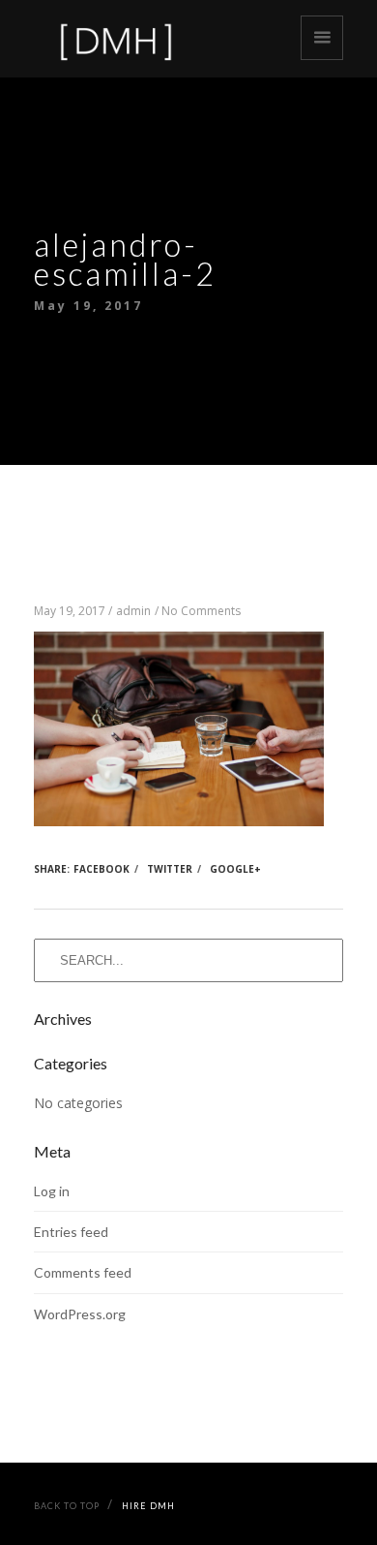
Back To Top (67, 1505)
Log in (52, 1191)
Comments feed (82, 1272)
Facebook (101, 869)
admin (133, 611)
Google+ (235, 869)
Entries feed (71, 1231)
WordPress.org (80, 1314)
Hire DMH (148, 1505)
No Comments (201, 611)
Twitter (169, 869)
